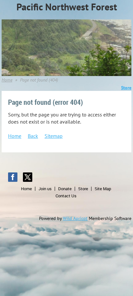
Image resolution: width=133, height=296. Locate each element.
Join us (45, 189)
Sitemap (54, 136)
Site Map (103, 189)
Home (7, 80)
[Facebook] (12, 177)
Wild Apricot (75, 218)
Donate (65, 189)
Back (33, 136)
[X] (27, 177)
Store (83, 189)
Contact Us (66, 196)
